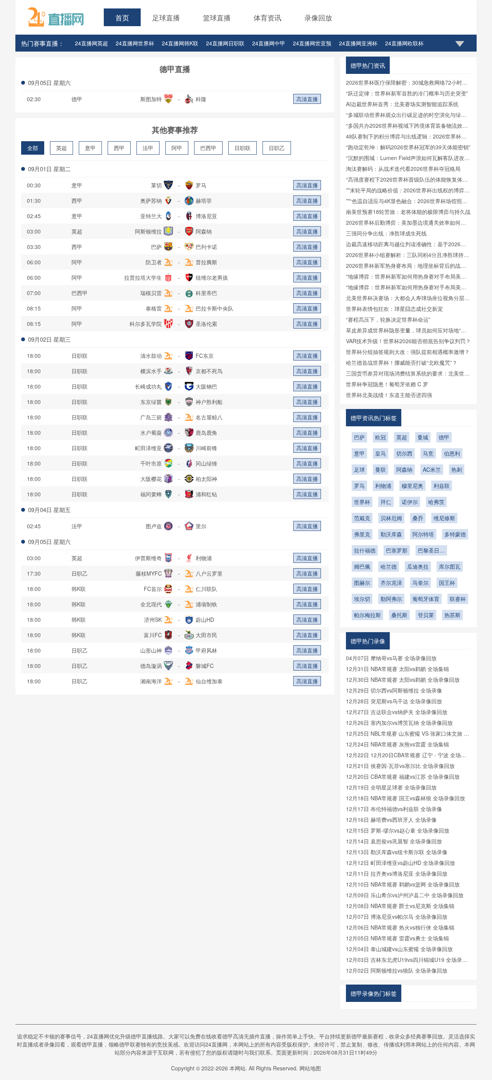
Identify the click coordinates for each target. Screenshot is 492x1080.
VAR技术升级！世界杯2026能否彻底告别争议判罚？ (408, 341)
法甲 (148, 148)
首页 (122, 17)
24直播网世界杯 (135, 43)
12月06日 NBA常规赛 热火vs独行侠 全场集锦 (400, 927)
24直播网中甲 (268, 43)
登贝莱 (426, 615)
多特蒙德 (455, 534)
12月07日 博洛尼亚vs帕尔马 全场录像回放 (396, 916)
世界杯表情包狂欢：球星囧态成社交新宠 (394, 308)
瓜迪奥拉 (418, 566)
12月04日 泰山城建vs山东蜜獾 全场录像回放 (399, 949)
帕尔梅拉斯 (367, 615)
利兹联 (442, 485)
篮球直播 (217, 17)
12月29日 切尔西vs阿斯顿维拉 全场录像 (394, 690)
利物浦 (383, 485)
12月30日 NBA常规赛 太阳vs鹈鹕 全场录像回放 (403, 679)
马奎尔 (420, 582)
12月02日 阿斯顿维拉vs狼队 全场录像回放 (396, 970)
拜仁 (386, 502)
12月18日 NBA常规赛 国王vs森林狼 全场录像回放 (405, 798)
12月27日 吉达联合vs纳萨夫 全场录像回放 (396, 712)
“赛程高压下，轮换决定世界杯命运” (388, 319)
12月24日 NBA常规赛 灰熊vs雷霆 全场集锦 (397, 744)
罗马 (359, 485)
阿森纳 (404, 469)
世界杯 (362, 502)
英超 (61, 148)
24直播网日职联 (225, 43)
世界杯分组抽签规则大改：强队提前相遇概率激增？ (408, 352)
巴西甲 (208, 148)
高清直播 (307, 99)
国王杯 (447, 582)
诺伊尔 (410, 502)
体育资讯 (267, 17)
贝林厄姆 (391, 518)
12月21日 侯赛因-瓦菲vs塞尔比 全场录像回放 (400, 766)
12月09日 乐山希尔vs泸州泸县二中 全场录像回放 (405, 895)
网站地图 (310, 1068)
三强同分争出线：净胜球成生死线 (386, 233)
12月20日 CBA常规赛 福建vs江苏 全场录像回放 (403, 776)
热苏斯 (452, 615)
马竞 (428, 453)
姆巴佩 (362, 566)
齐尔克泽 (391, 582)
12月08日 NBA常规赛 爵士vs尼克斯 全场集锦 (400, 906)
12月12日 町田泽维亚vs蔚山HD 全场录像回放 (400, 862)
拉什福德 (365, 550)
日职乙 (277, 148)
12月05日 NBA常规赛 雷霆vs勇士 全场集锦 (397, 938)
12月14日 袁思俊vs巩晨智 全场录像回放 (394, 841)
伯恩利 (452, 453)
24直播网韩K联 (180, 43)
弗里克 (362, 534)
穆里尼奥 (412, 485)
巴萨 (359, 437)
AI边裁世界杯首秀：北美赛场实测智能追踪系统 (402, 104)
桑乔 (417, 518)
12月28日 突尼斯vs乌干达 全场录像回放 (394, 701)
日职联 (242, 148)
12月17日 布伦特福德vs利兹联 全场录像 (394, 809)
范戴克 (362, 518)
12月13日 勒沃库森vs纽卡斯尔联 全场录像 (396, 852)
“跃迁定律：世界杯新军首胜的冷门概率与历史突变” (407, 93)
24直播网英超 (91, 43)
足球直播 (166, 17)
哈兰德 (389, 566)
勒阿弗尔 (391, 599)
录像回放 (318, 17)
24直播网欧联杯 (404, 43)
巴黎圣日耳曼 (431, 551)
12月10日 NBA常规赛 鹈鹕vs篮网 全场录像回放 (403, 884)
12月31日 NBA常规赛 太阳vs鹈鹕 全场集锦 (397, 669)
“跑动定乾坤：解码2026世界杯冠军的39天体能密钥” (408, 147)
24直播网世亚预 (312, 43)
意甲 (90, 148)
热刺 (456, 469)
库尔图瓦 (449, 566)
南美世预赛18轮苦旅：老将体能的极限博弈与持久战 (408, 211)
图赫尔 (362, 582)
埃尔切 (362, 599)
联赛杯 (458, 599)
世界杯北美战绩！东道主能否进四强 (389, 395)
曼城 (422, 437)
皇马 (380, 453)
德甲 (76, 99)
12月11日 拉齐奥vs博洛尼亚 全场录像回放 (396, 873)
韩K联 (78, 589)
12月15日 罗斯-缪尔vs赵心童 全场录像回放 (397, 830)
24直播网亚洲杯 (358, 43)
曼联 (380, 469)
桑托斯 (399, 615)
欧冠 (380, 437)
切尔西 (404, 453)
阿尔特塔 (423, 534)
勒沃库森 (391, 534)
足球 (359, 469)
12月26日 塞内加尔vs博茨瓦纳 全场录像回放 (399, 722)
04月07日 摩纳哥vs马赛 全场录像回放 (391, 658)
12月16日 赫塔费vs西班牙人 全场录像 (391, 819)
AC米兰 (432, 469)
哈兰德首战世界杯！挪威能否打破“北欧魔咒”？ (401, 362)
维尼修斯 (444, 518)
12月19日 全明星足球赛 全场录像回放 (391, 787)
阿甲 (176, 148)
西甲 (119, 148)
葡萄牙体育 (425, 599)
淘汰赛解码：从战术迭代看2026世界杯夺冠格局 (403, 168)
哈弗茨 (436, 502)
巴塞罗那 (396, 550)
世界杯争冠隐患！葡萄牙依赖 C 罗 (387, 384)
